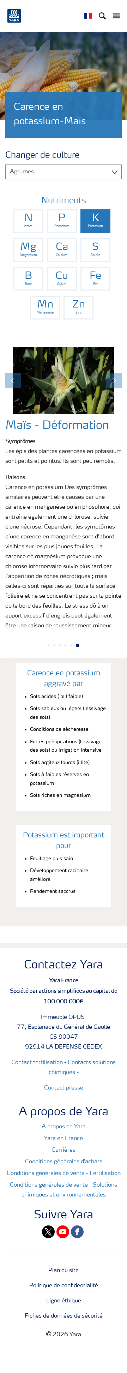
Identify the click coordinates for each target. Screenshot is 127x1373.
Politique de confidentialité (63, 1286)
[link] (28, 221)
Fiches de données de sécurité (64, 1316)
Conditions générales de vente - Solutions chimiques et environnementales (63, 1190)
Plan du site (63, 1270)
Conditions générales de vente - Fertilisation (64, 1173)
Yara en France (63, 1138)
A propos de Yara (64, 1127)
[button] (13, 380)
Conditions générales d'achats (63, 1162)
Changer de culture (42, 155)
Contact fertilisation (37, 1062)
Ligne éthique (63, 1301)
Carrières (63, 1150)
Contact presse (63, 1088)
